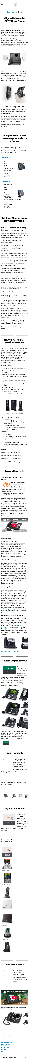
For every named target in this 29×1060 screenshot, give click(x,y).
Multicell (17, 118)
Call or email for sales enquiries (10, 651)
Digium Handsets (14, 471)
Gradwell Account (6, 1042)
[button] (11, 643)
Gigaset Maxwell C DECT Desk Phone (14, 20)
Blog (2, 1051)
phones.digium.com (14, 609)
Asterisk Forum (5, 1044)
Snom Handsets (14, 753)
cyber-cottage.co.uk (11, 1057)
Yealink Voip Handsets (14, 660)
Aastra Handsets (14, 964)
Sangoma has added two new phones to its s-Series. (14, 138)
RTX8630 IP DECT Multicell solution (14, 341)
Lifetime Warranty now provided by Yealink (14, 219)
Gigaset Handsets (14, 808)
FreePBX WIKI (5, 1047)
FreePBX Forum (5, 1046)
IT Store (3, 1049)
